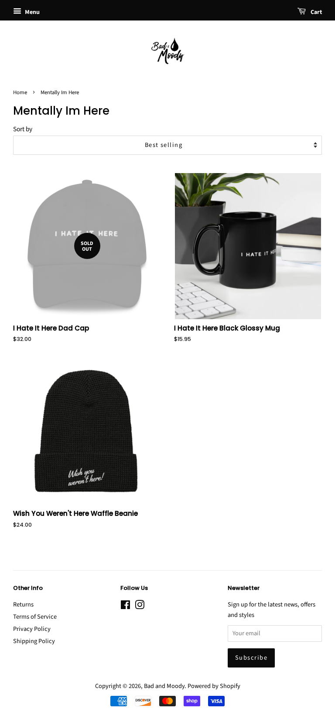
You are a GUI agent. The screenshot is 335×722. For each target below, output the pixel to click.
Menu (32, 12)
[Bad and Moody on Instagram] (139, 606)
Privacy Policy (32, 628)
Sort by (22, 129)
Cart (315, 12)
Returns (23, 604)
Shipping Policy (34, 641)
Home (20, 92)
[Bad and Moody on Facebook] (125, 606)
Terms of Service (35, 616)
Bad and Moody (164, 686)
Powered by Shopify (214, 686)
